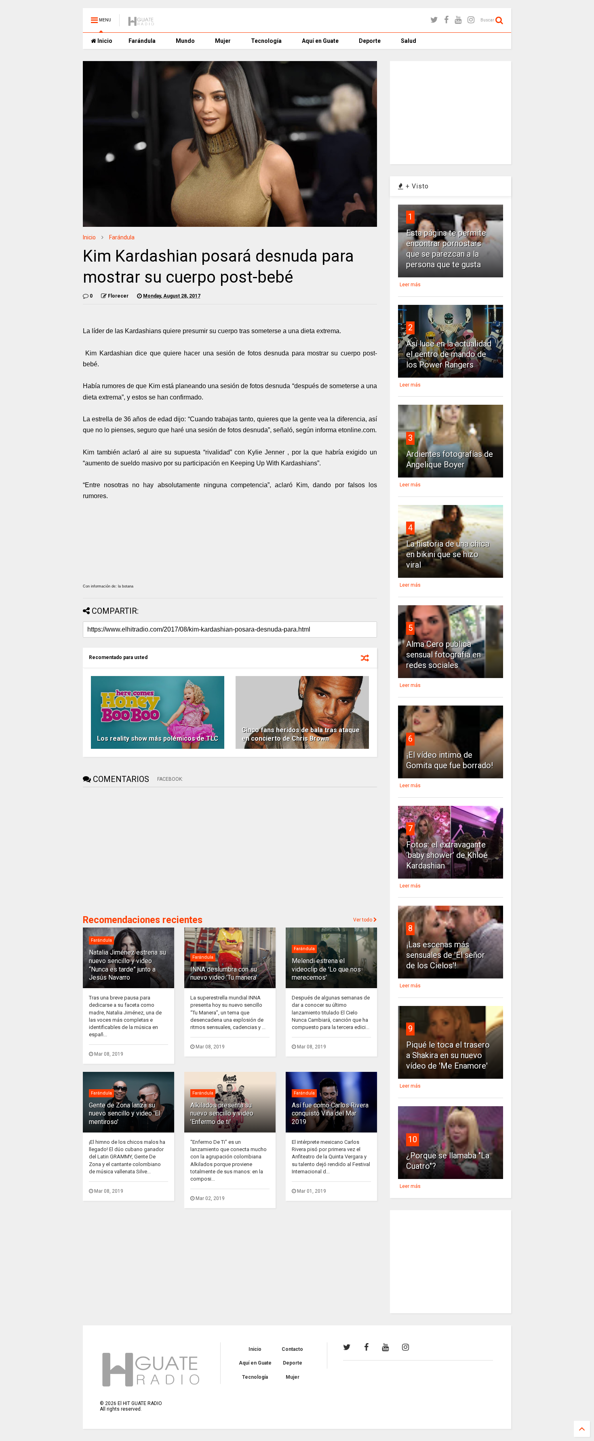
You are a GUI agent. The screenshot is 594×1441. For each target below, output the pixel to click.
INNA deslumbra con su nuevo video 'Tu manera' (223, 974)
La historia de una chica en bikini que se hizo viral (447, 554)
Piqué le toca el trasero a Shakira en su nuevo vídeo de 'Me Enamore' (448, 1055)
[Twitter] (434, 20)
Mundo (185, 41)
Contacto (292, 1349)
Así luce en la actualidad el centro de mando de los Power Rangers (448, 354)
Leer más (410, 284)
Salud (408, 41)
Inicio (104, 41)
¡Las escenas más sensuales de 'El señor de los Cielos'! (445, 955)
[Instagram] (471, 20)
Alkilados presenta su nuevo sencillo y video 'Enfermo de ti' (221, 1113)
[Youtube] (458, 20)
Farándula (142, 41)
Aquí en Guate (320, 41)
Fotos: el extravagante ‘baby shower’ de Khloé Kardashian (447, 855)
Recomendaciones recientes (142, 920)
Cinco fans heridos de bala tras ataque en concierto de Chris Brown (301, 734)
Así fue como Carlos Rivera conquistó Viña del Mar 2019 (330, 1113)
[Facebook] (446, 20)
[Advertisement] (143, 849)
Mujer (223, 41)
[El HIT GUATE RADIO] (141, 23)
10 (412, 1139)
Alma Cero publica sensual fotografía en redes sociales (443, 654)
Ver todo (363, 920)
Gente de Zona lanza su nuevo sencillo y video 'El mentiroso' (124, 1113)
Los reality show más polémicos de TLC (157, 738)
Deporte (370, 41)
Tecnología (266, 41)
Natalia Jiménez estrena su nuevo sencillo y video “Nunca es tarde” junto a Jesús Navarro (127, 965)
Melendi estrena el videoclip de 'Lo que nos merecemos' (326, 969)
